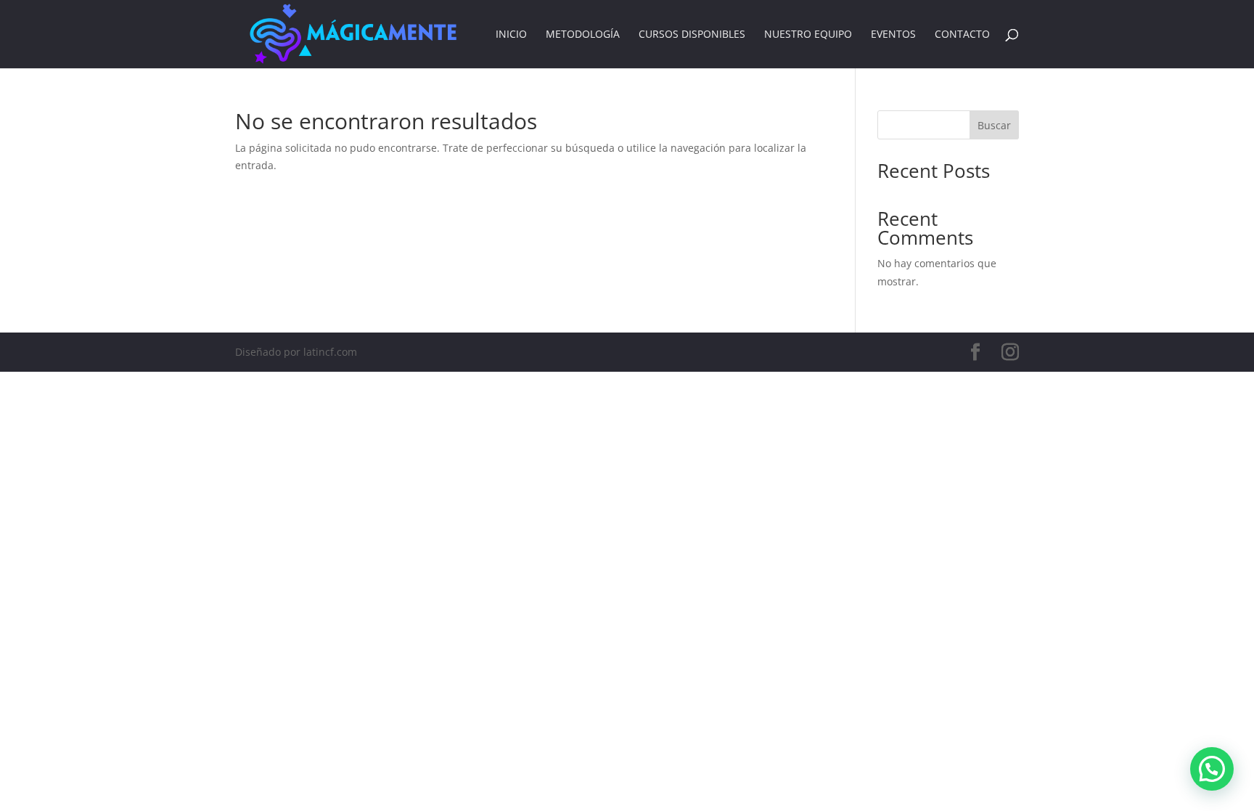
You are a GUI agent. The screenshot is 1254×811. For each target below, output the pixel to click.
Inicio (511, 35)
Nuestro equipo (808, 35)
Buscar (994, 125)
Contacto (962, 35)
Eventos (893, 35)
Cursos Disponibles (692, 35)
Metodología (583, 35)
